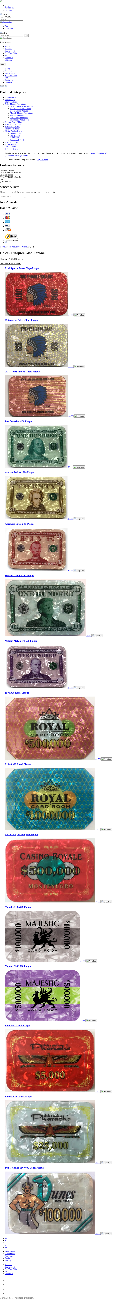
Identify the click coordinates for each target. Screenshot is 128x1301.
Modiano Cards (16, 133)
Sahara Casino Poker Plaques (21, 106)
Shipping (8, 60)
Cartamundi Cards (17, 140)
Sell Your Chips (11, 53)
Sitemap (8, 1260)
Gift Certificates (11, 149)
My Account (10, 1251)
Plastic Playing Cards (13, 131)
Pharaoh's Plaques (17, 115)
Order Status (10, 1254)
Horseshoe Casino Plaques (20, 109)
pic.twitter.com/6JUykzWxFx (16, 155)
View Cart (9, 1256)
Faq (6, 55)
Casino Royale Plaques (19, 118)
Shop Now (80, 315)
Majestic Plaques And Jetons (21, 113)
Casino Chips (10, 147)
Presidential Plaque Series (20, 120)
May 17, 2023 (42, 160)
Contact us (9, 58)
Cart (6, 26)
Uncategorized (10, 97)
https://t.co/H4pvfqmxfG (97, 153)
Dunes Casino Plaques (19, 111)
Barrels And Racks (12, 126)
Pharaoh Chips (11, 102)
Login (7, 1258)
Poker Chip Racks (12, 129)
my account (9, 8)
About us (8, 49)
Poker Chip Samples (13, 124)
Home (7, 46)
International (10, 51)
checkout (8, 10)
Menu (3, 64)
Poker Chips (10, 100)
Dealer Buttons (11, 144)
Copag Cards (15, 135)
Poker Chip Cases (12, 142)
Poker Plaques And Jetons (15, 104)
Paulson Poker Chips (13, 122)
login (7, 5)
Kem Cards (14, 138)
